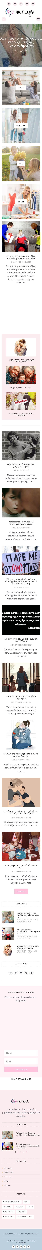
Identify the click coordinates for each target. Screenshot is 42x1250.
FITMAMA (21, 202)
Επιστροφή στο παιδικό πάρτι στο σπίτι (21, 866)
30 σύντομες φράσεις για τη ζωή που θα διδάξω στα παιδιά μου (21, 812)
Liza (21, 55)
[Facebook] (9, 4)
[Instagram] (21, 4)
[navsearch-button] (4, 19)
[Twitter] (15, 4)
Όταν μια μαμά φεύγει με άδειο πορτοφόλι (21, 697)
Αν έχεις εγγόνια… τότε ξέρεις (21, 387)
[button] (38, 19)
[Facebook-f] (13, 1246)
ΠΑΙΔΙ (21, 164)
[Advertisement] (21, 309)
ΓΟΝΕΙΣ (21, 88)
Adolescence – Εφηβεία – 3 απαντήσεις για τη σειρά (21, 522)
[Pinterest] (27, 4)
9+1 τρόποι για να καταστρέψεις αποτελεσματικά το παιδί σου (21, 257)
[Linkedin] (31, 973)
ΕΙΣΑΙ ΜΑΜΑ (21, 126)
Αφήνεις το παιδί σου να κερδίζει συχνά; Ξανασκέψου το (28, 915)
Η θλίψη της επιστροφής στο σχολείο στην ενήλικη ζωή (21, 754)
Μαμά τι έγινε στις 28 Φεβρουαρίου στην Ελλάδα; (21, 639)
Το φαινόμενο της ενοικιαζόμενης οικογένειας (21, 414)
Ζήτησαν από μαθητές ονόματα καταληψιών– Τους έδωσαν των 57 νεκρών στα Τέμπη (21, 581)
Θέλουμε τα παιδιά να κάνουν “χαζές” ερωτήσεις (21, 465)
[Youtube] (33, 4)
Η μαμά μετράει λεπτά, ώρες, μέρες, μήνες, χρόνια (21, 361)
